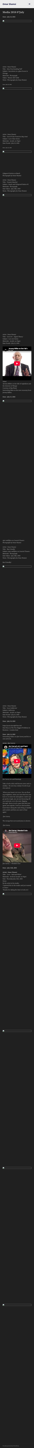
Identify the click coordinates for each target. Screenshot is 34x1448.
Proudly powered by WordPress (11, 1446)
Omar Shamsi (9, 4)
